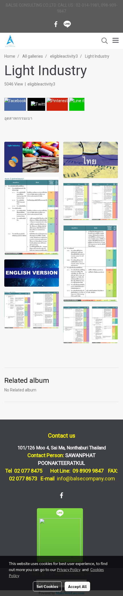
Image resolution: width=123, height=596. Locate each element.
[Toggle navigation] (115, 40)
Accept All (77, 586)
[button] (102, 41)
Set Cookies (47, 586)
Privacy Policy (68, 569)
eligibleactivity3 (41, 84)
